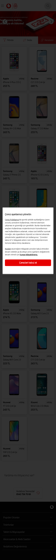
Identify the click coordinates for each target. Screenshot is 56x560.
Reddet (8, 249)
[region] (28, 240)
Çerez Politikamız (12, 219)
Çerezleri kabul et (28, 262)
